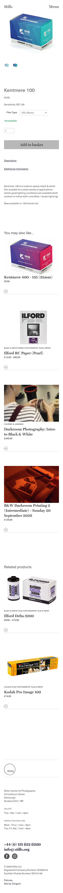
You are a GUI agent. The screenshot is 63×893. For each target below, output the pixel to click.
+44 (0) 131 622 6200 (22, 844)
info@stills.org (16, 849)
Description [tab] (10, 160)
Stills (8, 6)
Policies (8, 880)
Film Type (11, 112)
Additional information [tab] (16, 169)
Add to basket (31, 144)
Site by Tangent (12, 883)
